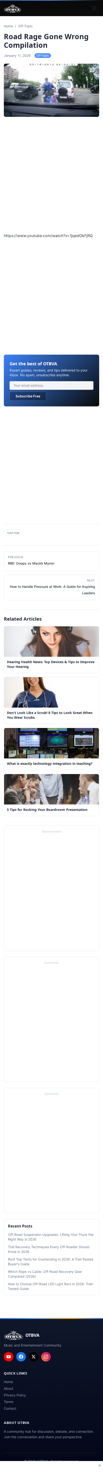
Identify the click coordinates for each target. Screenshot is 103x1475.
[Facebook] (21, 1356)
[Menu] (94, 8)
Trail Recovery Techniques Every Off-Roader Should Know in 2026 (48, 1249)
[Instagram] (46, 1356)
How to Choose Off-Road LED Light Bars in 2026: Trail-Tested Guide (51, 1286)
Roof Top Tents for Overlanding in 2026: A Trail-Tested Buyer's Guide (50, 1261)
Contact (10, 1408)
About (8, 1388)
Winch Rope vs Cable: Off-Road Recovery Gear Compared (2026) (45, 1274)
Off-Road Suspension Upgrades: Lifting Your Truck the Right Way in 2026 (50, 1236)
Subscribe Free (28, 396)
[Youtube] (8, 1356)
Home (8, 1382)
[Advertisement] (51, 175)
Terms (8, 1402)
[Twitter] (33, 1356)
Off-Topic (42, 55)
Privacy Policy (15, 1395)
